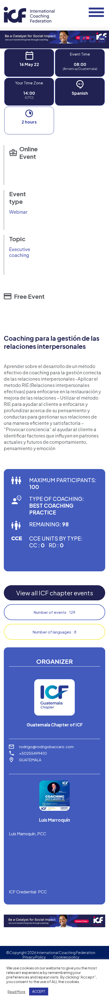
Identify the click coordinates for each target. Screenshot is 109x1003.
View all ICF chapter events (54, 593)
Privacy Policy (34, 957)
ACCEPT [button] (38, 991)
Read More (16, 991)
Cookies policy (66, 957)
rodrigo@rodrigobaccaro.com (46, 746)
